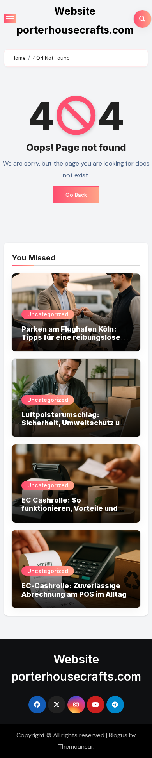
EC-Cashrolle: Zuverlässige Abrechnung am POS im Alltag (74, 589)
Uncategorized (47, 314)
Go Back (76, 194)
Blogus (118, 735)
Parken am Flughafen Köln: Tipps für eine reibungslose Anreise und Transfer (70, 337)
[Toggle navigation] (10, 18)
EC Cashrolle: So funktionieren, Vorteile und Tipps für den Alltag (69, 508)
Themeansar (75, 746)
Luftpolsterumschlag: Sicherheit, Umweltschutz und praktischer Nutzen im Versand (75, 427)
